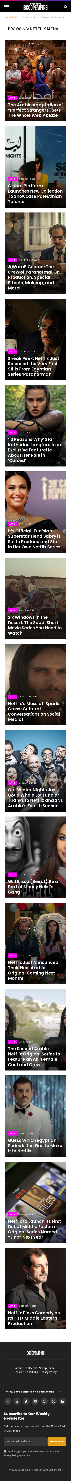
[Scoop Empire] (35, 7)
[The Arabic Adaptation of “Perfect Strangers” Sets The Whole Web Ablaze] (35, 80)
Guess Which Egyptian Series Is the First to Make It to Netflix (35, 1146)
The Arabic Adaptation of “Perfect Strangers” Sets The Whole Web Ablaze (35, 110)
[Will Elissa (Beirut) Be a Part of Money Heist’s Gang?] (35, 857)
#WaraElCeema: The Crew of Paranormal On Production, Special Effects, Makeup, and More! (34, 277)
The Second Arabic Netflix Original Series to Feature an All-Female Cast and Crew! (34, 1056)
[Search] (65, 6)
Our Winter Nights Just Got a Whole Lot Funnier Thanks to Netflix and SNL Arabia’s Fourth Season (35, 798)
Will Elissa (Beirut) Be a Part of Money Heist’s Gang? (33, 887)
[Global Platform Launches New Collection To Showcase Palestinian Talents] (35, 167)
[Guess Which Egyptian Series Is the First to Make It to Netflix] (35, 1116)
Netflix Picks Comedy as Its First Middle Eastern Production (34, 1318)
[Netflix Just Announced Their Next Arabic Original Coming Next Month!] (35, 943)
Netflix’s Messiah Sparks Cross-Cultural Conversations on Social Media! (34, 711)
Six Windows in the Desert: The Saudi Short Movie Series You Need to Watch (35, 625)
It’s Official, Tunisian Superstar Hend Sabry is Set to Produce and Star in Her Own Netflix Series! (35, 539)
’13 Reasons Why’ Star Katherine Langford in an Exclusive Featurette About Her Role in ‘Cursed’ (35, 450)
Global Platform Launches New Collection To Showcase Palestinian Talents (35, 194)
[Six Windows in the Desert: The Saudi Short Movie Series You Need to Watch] (35, 598)
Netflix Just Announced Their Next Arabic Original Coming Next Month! (33, 970)
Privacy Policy (11, 1455)
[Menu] (6, 6)
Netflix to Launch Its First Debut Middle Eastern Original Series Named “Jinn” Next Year (34, 1229)
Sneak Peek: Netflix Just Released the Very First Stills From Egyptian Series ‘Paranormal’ (33, 366)
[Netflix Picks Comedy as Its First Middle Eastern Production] (35, 1288)
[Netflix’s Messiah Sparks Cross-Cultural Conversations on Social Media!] (35, 684)
